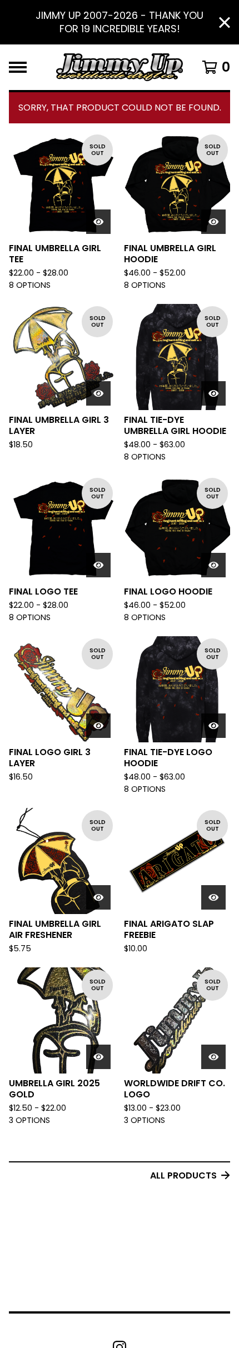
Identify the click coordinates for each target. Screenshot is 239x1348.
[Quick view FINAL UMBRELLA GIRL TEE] (98, 221)
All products (183, 1175)
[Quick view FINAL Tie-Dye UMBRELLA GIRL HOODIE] (213, 393)
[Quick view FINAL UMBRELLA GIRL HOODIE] (213, 221)
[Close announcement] (224, 22)
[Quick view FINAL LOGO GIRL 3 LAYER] (98, 725)
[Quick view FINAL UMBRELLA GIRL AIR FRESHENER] (98, 897)
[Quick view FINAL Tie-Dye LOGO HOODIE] (213, 725)
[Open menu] (18, 67)
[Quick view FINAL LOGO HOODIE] (213, 565)
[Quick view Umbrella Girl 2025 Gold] (98, 1057)
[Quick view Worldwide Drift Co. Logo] (213, 1057)
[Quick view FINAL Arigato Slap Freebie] (213, 897)
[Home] (119, 67)
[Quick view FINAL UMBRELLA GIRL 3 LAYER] (98, 393)
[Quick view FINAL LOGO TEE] (98, 565)
